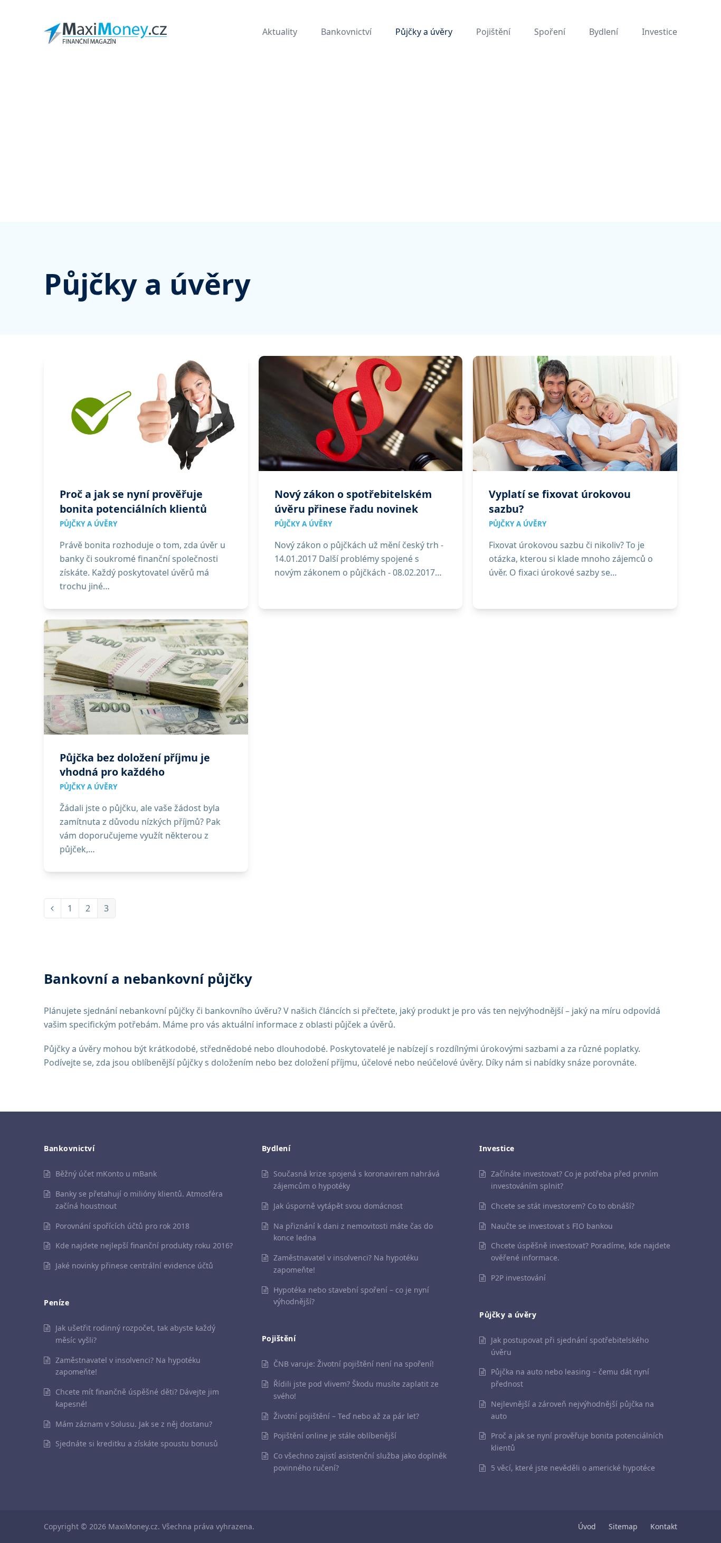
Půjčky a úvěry (88, 524)
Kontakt (663, 1526)
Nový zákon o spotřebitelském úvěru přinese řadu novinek (353, 501)
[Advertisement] (360, 143)
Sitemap (623, 1526)
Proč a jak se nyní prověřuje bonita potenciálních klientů (133, 501)
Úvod (587, 1526)
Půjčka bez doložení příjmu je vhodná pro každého (135, 764)
